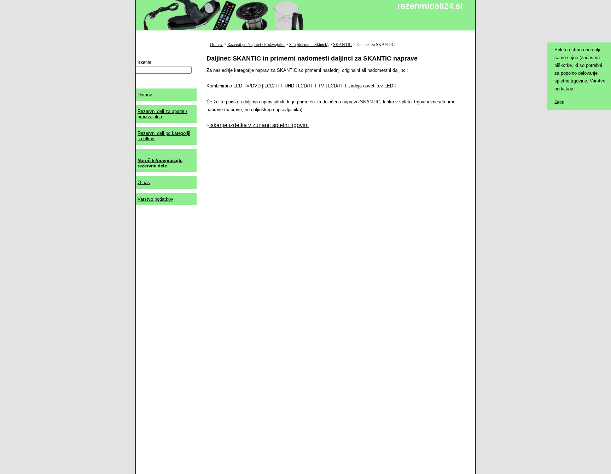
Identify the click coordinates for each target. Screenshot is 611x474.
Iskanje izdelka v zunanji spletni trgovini (259, 125)
